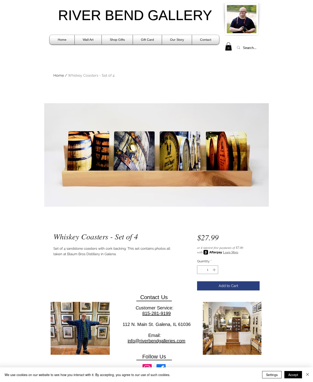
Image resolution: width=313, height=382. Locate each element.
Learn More (230, 252)
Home (58, 75)
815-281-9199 (156, 313)
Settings (272, 374)
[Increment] (214, 270)
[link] (228, 46)
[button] (88, 39)
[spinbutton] (207, 270)
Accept (293, 374)
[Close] (307, 374)
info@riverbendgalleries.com (156, 340)
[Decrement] (200, 270)
